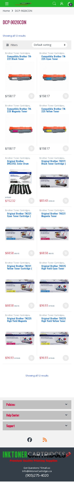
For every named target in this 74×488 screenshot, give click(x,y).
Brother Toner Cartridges (17, 53)
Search (54, 4)
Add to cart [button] (31, 96)
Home (6, 10)
